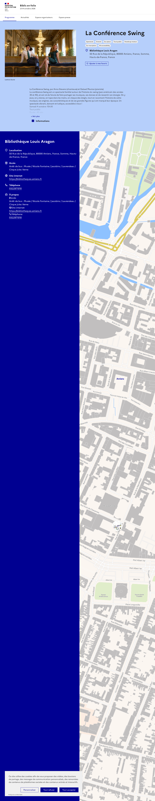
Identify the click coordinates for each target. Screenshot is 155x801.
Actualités (25, 17)
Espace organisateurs (44, 17)
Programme (9, 17)
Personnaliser (29, 789)
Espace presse (64, 17)
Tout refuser (49, 789)
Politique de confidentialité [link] (15, 795)
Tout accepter (69, 789)
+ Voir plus (35, 116)
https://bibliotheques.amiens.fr (25, 179)
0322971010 (15, 188)
